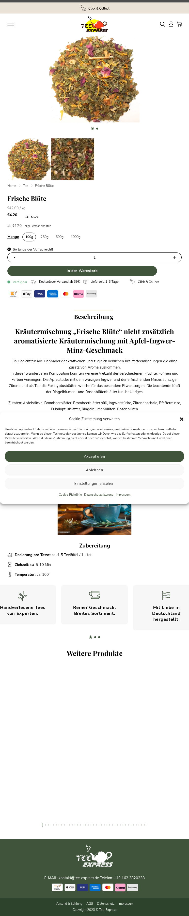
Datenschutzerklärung (98, 495)
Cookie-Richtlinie (70, 495)
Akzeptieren (94, 456)
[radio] (29, 237)
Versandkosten (41, 226)
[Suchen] (162, 24)
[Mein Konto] (171, 24)
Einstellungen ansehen (94, 483)
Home (11, 186)
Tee (25, 186)
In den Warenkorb (82, 270)
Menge (13, 236)
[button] (181, 419)
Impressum (123, 495)
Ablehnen (94, 470)
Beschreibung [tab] (93, 316)
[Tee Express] (94, 24)
